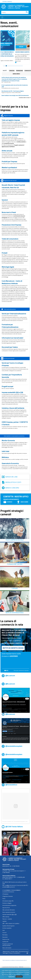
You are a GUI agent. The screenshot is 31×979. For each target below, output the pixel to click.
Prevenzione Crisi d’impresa (11, 223)
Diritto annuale (7, 149)
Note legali (5, 952)
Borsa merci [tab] (16, 72)
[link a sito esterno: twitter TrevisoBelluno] (16, 769)
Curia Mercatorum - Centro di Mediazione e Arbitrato (12, 280)
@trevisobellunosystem (13, 745)
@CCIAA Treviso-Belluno (14, 825)
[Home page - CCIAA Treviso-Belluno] (15, 6)
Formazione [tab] (19, 69)
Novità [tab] (5, 69)
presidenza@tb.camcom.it (8, 886)
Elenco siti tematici (6, 946)
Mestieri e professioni (9, 166)
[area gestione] (27, 952)
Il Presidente (5, 893)
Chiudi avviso (19, 976)
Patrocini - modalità (7, 918)
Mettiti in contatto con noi (13, 646)
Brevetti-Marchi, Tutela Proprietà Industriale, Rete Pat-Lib (13, 185)
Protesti (4, 251)
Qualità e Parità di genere (8, 924)
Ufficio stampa (5, 915)
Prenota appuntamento (11, 498)
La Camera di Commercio (8, 890)
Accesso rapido (14, 950)
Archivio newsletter (7, 927)
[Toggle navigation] (2, 17)
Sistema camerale (7, 1)
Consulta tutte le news (24, 96)
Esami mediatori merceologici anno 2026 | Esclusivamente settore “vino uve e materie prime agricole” (15, 95)
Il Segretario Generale (7, 895)
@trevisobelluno (11, 783)
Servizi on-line (11, 475)
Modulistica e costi (13, 481)
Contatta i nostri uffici (15, 495)
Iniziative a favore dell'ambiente (13, 406)
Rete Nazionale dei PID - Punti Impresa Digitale (13, 90)
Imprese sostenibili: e (12, 391)
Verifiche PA (5, 940)
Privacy (10, 952)
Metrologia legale (8, 265)
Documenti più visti (23, 950)
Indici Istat (5, 450)
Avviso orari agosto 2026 (9, 52)
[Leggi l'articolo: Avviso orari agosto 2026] (1, 62)
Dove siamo (24, 501)
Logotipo (4, 920)
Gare (3, 929)
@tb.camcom (10, 674)
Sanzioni (5, 198)
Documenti (5, 936)
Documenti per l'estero (10, 346)
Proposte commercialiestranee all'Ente (7, 943)
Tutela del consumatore (10, 237)
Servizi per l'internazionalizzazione (14, 312)
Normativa (4, 933)
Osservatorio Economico (10, 462)
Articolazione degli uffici (8, 899)
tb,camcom (4, 679)
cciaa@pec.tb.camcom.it (10, 884)
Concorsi (4, 931)
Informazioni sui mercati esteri (12, 336)
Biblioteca (5, 456)
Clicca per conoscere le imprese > (21, 669)
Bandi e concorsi (12, 486)
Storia (3, 897)
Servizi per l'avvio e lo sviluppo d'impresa (12, 362)
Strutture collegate (6, 902)
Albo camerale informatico (8, 908)
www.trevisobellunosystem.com (15, 642)
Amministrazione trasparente (9, 904)
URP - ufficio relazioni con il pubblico (10, 922)
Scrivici (9, 501)
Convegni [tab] (11, 69)
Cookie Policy (11, 976)
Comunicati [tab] (27, 69)
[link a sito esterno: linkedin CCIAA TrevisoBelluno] (16, 729)
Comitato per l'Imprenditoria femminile (12, 374)
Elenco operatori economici (8, 911)
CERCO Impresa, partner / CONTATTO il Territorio (15, 422)
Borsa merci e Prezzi (9, 211)
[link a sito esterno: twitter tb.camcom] (16, 699)
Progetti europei (7, 385)
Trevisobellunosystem (7, 749)
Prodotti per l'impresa (9, 160)
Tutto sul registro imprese (11, 119)
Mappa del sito (6, 950)
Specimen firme (6, 906)
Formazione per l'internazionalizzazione (10, 324)
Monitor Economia (8, 439)
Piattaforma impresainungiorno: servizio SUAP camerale (13, 132)
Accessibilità (16, 952)
